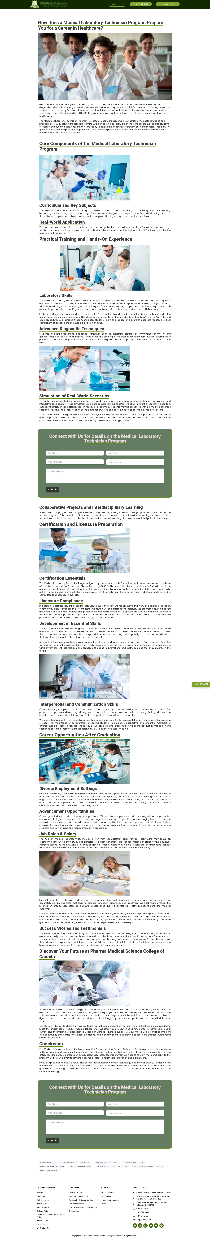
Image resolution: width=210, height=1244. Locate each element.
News (133, 12)
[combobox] (135, 462)
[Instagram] (140, 1225)
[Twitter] (151, 1225)
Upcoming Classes (71, 12)
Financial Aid (119, 12)
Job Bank (162, 12)
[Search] (123, 4)
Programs (48, 12)
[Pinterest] (161, 1225)
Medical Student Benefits (49, 1170)
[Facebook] (135, 1225)
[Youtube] (156, 1225)
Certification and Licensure (133, 1162)
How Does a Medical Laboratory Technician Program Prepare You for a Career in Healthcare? (100, 25)
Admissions (91, 12)
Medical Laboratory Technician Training (147, 1166)
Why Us (105, 12)
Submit (52, 489)
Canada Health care (48, 1162)
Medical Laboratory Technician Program (111, 1166)
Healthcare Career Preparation (52, 1166)
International (146, 12)
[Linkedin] (145, 1225)
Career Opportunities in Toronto (106, 1162)
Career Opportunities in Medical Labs (75, 1162)
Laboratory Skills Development (80, 1166)
